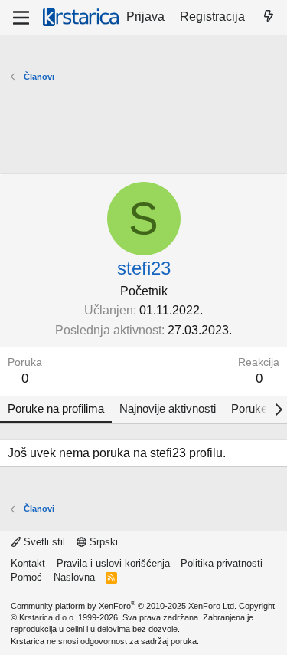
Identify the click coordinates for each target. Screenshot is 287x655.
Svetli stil (43, 542)
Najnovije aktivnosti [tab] (167, 408)
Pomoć (26, 577)
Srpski (102, 542)
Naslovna (74, 577)
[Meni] (21, 17)
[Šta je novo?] (268, 16)
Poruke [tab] (249, 408)
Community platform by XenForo (123, 606)
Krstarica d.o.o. (47, 617)
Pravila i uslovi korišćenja (113, 563)
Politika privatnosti (222, 563)
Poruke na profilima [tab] (56, 408)
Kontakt (28, 563)
